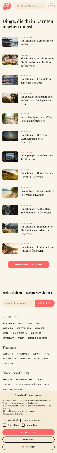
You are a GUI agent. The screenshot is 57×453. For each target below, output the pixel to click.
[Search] (17, 6)
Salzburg (7, 328)
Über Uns (7, 379)
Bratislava (8, 338)
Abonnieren (45, 303)
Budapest (36, 333)
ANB (4, 389)
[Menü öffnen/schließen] (51, 6)
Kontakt (6, 384)
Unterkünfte (9, 359)
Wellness (25, 359)
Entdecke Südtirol (38, 338)
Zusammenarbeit (25, 379)
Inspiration (26, 37)
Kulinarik (7, 354)
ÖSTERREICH (8, 323)
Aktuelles (26, 55)
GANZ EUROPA (20, 333)
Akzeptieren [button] (28, 439)
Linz (38, 323)
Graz (29, 323)
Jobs (40, 379)
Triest (21, 338)
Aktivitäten (23, 354)
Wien (20, 323)
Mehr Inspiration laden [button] (30, 266)
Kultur (36, 354)
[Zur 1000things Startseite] (6, 6)
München (40, 328)
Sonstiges (8, 364)
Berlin (5, 333)
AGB (47, 384)
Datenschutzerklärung (28, 384)
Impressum (16, 389)
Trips (46, 354)
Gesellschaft (41, 359)
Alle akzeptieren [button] (28, 432)
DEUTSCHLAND (23, 328)
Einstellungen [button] (28, 447)
